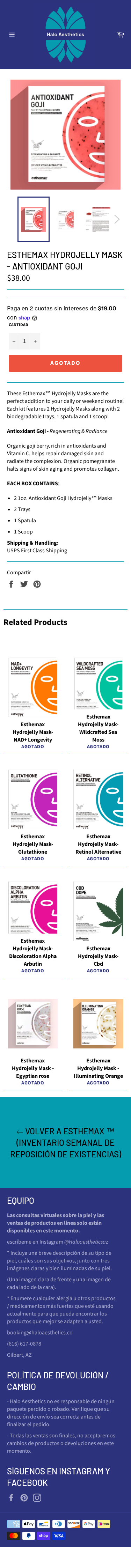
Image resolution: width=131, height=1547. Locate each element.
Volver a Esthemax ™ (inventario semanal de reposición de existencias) (65, 1142)
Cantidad (18, 325)
